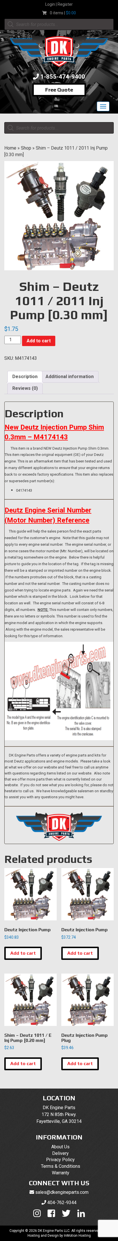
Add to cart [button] (23, 953)
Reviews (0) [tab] (25, 388)
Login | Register (59, 4)
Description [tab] (25, 376)
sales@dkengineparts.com (61, 1192)
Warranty (60, 1173)
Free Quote (59, 90)
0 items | (63, 13)
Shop (26, 148)
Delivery (60, 1153)
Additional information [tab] (70, 376)
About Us (60, 1146)
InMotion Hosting (77, 1236)
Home (10, 148)
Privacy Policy (60, 1159)
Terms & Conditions (60, 1166)
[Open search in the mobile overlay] (59, 24)
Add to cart (39, 340)
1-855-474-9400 (62, 76)
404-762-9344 (61, 1202)
